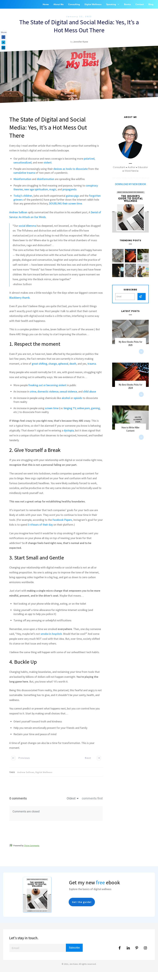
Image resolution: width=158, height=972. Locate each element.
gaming (95, 408)
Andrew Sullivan (18, 212)
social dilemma (27, 225)
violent (48, 162)
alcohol (65, 398)
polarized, (89, 158)
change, (52, 363)
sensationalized (22, 162)
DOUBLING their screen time (65, 203)
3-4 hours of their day (40, 524)
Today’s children (22, 195)
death (72, 363)
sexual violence (68, 391)
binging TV (70, 408)
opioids (78, 398)
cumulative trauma (24, 172)
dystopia (69, 430)
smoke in (51, 634)
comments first (92, 798)
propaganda (69, 189)
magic (52, 189)
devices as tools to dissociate (70, 169)
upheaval (63, 363)
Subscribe (74, 947)
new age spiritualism (36, 189)
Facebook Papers (62, 520)
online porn (83, 408)
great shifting (39, 363)
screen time (51, 408)
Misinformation (22, 179)
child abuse (89, 391)
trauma (91, 363)
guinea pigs (72, 195)
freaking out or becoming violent (47, 385)
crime (33, 391)
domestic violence (47, 391)
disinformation (45, 179)
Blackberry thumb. (19, 297)
